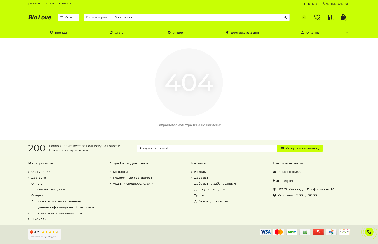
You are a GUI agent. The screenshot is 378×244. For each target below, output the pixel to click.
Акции (178, 32)
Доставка (34, 3)
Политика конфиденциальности (56, 213)
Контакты (65, 3)
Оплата (49, 3)
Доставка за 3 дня (245, 32)
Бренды (61, 32)
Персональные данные (49, 189)
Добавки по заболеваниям (215, 183)
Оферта (37, 195)
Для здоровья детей (210, 189)
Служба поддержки (129, 163)
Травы (199, 195)
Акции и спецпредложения (134, 183)
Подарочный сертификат (132, 177)
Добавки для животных (212, 201)
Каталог (71, 17)
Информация (41, 163)
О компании (316, 32)
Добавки (201, 177)
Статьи (120, 32)
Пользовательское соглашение (55, 201)
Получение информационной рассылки (62, 207)
